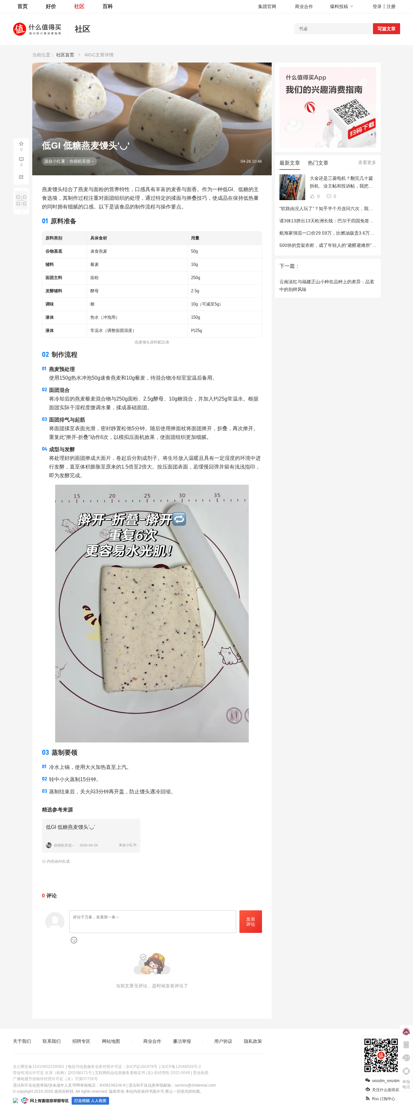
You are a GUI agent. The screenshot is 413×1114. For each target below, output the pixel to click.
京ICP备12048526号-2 (181, 1066)
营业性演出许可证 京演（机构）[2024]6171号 (52, 1072)
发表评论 (250, 921)
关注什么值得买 (385, 1090)
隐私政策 (253, 1041)
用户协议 (223, 1041)
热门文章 (318, 163)
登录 (377, 6)
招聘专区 (81, 1041)
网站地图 (111, 1041)
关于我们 (22, 1041)
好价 (51, 6)
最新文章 (289, 163)
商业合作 (304, 6)
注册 (391, 6)
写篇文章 (387, 28)
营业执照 (200, 1072)
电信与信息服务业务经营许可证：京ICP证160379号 (112, 1066)
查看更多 (367, 162)
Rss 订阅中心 (383, 1099)
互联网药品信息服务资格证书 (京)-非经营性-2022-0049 (142, 1072)
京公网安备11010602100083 (38, 1066)
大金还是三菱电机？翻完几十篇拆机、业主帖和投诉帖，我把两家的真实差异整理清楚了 (341, 183)
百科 (108, 6)
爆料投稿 (339, 6)
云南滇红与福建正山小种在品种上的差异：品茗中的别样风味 (326, 285)
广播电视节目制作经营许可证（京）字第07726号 (55, 1079)
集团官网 (267, 6)
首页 (22, 6)
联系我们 (52, 1041)
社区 (79, 6)
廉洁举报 (182, 1041)
